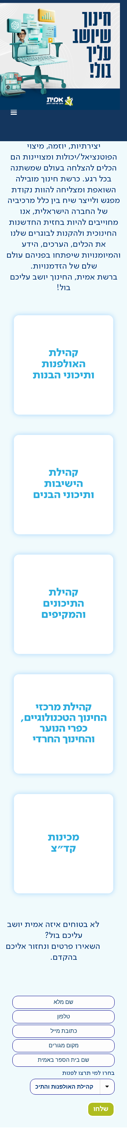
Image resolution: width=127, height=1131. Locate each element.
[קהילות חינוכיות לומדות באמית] (60, 56)
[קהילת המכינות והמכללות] (63, 843)
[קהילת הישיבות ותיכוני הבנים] (63, 484)
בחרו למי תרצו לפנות (88, 1073)
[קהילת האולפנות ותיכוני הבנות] (63, 365)
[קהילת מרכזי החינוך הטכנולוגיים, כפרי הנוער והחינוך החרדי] (63, 724)
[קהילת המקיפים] (63, 604)
